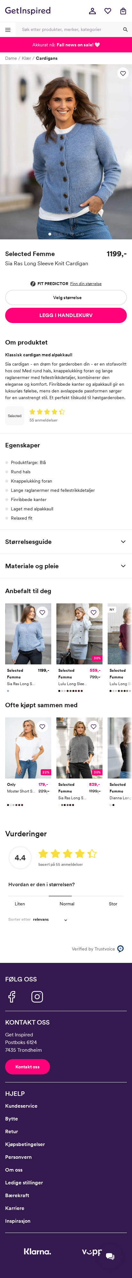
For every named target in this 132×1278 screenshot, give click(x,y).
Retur (11, 1131)
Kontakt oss (27, 1066)
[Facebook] (11, 996)
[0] (107, 10)
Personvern (18, 1157)
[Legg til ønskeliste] (123, 73)
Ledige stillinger (24, 1183)
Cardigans (47, 58)
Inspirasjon (17, 1221)
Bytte (11, 1119)
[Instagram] (37, 996)
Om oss (13, 1170)
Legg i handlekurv (66, 315)
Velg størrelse (67, 297)
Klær (26, 58)
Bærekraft (17, 1195)
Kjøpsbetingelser (25, 1144)
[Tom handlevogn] (123, 10)
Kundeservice (21, 1106)
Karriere (14, 1208)
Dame (11, 58)
